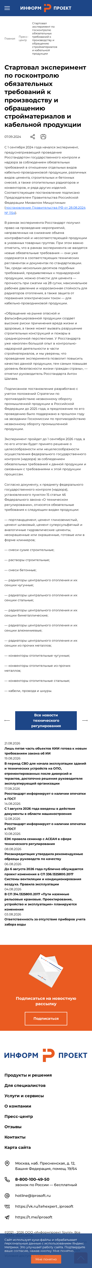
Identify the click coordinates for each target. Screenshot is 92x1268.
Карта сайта (17, 1147)
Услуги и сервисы (24, 1095)
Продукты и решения (28, 1075)
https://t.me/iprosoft (33, 1217)
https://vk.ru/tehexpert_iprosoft (44, 1206)
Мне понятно (46, 1259)
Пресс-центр (18, 1116)
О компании (17, 1106)
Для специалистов (25, 1085)
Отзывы (12, 1126)
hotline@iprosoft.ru (33, 1195)
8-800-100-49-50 (32, 1179)
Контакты (14, 1137)
